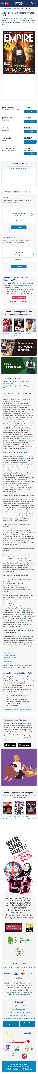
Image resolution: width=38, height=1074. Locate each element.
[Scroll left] (8, 168)
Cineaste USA (8, 661)
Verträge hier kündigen (28, 1024)
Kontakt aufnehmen (19, 1009)
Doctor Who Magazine (11, 657)
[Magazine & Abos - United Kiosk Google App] (25, 744)
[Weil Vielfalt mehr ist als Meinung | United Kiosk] (19, 3)
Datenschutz (16, 1067)
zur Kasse (19, 227)
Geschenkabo (26, 616)
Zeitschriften (7, 8)
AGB (9, 1067)
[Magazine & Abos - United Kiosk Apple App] (11, 744)
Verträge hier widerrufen (11, 1024)
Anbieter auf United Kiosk (19, 1015)
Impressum (26, 1067)
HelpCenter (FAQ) (19, 1006)
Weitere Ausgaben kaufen (18, 168)
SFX (5, 659)
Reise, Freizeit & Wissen (18, 8)
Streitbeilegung (10, 1069)
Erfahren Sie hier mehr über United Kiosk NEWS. (17, 709)
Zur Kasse (30, 111)
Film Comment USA (10, 655)
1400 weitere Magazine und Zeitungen (20, 285)
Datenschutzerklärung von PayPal (17, 992)
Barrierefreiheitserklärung (24, 1069)
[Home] (1, 8)
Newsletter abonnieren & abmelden (19, 1012)
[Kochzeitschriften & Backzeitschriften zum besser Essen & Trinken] (19, 347)
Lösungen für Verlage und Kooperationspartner (19, 1018)
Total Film (7, 653)
